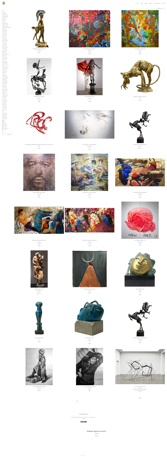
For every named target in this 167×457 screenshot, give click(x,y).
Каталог (146, 3)
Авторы (142, 3)
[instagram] (84, 421)
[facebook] (86, 421)
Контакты (163, 3)
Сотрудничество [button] (157, 3)
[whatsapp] (81, 421)
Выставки (150, 3)
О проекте (137, 3)
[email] (82, 421)
